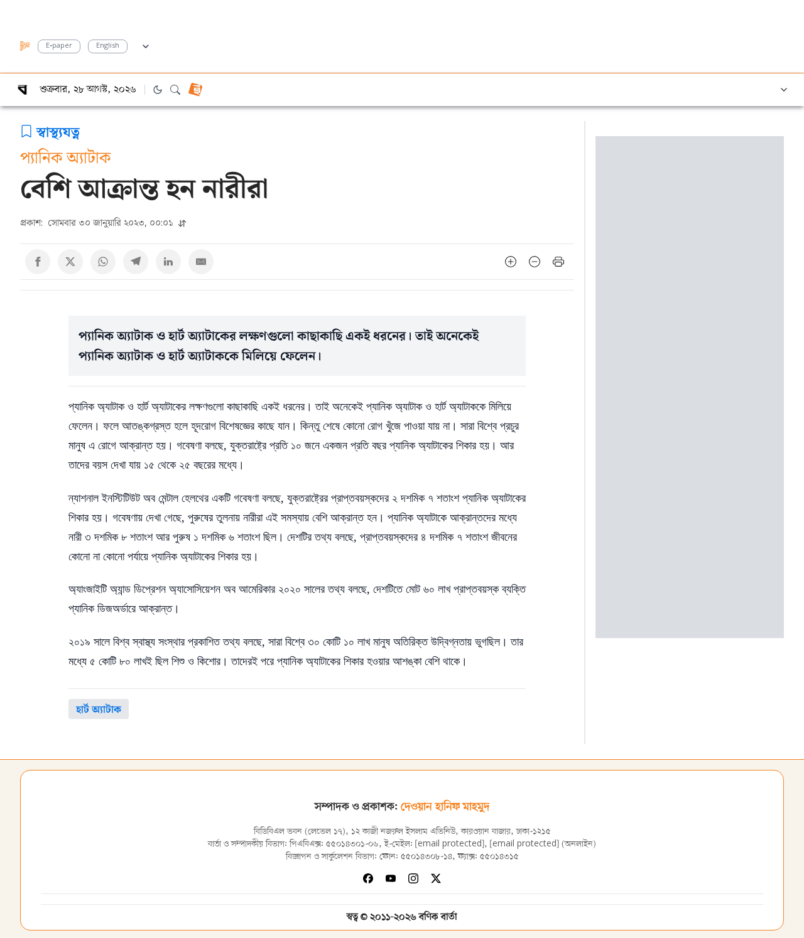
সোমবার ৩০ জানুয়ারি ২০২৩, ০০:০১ (98, 222)
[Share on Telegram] (135, 261)
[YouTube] (391, 878)
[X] (436, 878)
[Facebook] (368, 878)
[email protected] (449, 844)
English (107, 46)
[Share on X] (70, 261)
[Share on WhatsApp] (103, 261)
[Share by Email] (201, 261)
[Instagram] (413, 878)
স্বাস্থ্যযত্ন (58, 131)
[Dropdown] (145, 44)
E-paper (59, 46)
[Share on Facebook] (37, 261)
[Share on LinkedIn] (168, 261)
